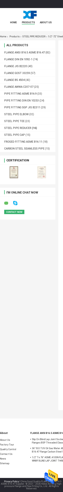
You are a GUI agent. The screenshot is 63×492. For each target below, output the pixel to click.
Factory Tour (7, 444)
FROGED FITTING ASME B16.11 (23, 141)
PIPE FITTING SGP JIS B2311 (22, 107)
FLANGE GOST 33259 (17, 73)
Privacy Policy (11, 481)
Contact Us (6, 454)
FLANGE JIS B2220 (15, 66)
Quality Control (8, 449)
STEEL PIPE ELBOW (16, 114)
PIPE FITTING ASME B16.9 (20, 93)
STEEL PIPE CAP (14, 134)
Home (13, 22)
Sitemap (4, 463)
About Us (46, 22)
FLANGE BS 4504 (14, 80)
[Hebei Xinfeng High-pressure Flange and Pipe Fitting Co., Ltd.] (31, 15)
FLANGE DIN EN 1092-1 (18, 59)
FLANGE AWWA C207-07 (18, 86)
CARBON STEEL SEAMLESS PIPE (24, 148)
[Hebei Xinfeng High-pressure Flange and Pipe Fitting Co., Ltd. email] (8, 203)
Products (28, 22)
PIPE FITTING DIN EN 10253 (21, 100)
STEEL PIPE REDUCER (34, 36)
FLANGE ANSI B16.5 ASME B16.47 (24, 52)
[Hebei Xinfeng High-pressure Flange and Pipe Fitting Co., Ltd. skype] (17, 203)
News (3, 458)
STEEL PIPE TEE (14, 121)
